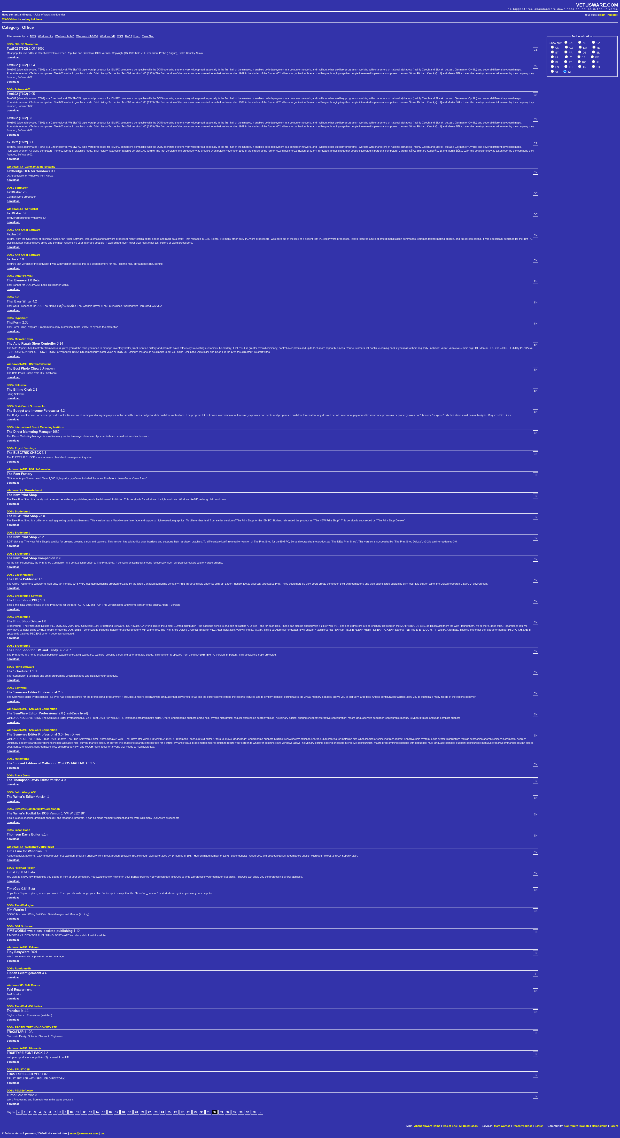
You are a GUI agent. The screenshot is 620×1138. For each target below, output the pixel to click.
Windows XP (107, 36)
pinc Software (25, 666)
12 (84, 1112)
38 (254, 1112)
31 (208, 1112)
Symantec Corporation (39, 846)
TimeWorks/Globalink (28, 1006)
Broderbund (22, 511)
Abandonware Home (427, 1125)
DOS (33, 36)
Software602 (23, 89)
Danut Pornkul (24, 275)
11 (77, 1112)
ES (557, 67)
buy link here (33, 19)
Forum (614, 1125)
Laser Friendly (24, 574)
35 (234, 1112)
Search (539, 1125)
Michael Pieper (25, 867)
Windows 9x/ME (64, 36)
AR (584, 42)
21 (142, 1112)
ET (557, 52)
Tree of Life (449, 1125)
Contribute (571, 1125)
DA (584, 47)
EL (598, 52)
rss (103, 1133)
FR (570, 52)
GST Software (23, 926)
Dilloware (21, 385)
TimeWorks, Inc (24, 905)
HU (557, 57)
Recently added (523, 1125)
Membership (599, 1125)
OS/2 (120, 36)
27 (182, 1112)
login (602, 14)
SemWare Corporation (43, 708)
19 (129, 1112)
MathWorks (22, 758)
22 (149, 1112)
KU (17, 296)
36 (241, 1112)
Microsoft (35, 1048)
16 (110, 1112)
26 (175, 1112)
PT (570, 62)
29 (195, 1112)
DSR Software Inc (40, 364)
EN (570, 42)
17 (116, 1112)
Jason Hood (22, 829)
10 (71, 1112)
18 (123, 1112)
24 (162, 1112)
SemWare (21, 687)
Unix (137, 36)
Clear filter (148, 36)
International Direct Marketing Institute (39, 427)
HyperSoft (21, 318)
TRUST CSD (22, 1069)
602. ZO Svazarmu (26, 44)
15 (103, 1112)
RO (583, 62)
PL (556, 62)
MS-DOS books (11, 19)
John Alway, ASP (25, 792)
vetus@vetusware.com (84, 1133)
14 (97, 1112)
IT (570, 57)
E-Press (34, 947)
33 (221, 1112)
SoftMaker (21, 187)
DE (584, 52)
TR (584, 67)
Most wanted (502, 1125)
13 (90, 1112)
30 (201, 1112)
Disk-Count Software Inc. (31, 406)
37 (247, 1112)
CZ (571, 47)
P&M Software (24, 1090)
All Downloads (468, 1125)
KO (597, 57)
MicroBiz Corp (24, 339)
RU (598, 62)
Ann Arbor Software (27, 229)
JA (583, 57)
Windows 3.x (45, 36)
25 (169, 1112)
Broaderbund (33, 490)
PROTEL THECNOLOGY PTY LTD (36, 1027)
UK (598, 67)
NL (598, 47)
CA (598, 42)
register (612, 14)
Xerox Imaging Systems (40, 166)
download (13, 57)
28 (188, 1112)
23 (156, 1112)
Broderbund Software (28, 595)
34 (227, 1112)
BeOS (128, 36)
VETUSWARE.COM (597, 5)
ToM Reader (32, 985)
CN (557, 47)
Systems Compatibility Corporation (37, 808)
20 (136, 1112)
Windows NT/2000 (87, 36)
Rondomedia (23, 968)
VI (556, 71)
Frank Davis (22, 775)
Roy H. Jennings (25, 448)
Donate (584, 1125)
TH (570, 67)
